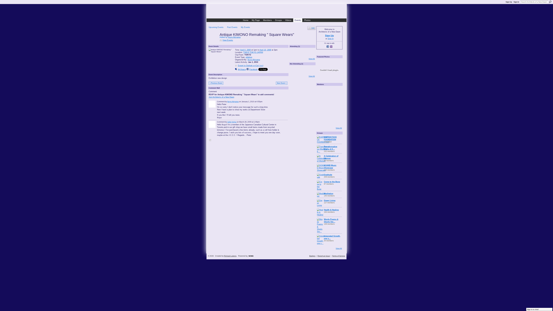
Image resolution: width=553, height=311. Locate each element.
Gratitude (328, 175)
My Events (245, 27)
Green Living (329, 200)
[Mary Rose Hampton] (320, 113)
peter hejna (231, 122)
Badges (312, 256)
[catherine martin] (328, 106)
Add (313, 28)
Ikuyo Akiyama (234, 37)
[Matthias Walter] (336, 90)
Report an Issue (324, 256)
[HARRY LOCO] (320, 98)
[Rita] (320, 106)
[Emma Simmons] (320, 121)
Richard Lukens (230, 256)
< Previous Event (216, 83)
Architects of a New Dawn (277, 11)
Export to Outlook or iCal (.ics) (250, 66)
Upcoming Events (216, 27)
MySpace (242, 69)
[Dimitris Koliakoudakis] (336, 121)
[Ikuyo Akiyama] (213, 40)
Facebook (253, 69)
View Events (227, 40)
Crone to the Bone (332, 182)
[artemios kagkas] (328, 98)
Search (550, 2)
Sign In (516, 2)
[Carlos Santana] (336, 113)
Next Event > (281, 83)
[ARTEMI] (320, 90)
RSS (210, 140)
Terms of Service (338, 256)
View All (312, 59)
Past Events (232, 27)
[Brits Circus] (336, 106)
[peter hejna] (294, 72)
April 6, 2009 (245, 50)
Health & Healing (331, 210)
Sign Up (509, 2)
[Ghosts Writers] (328, 113)
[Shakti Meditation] (336, 98)
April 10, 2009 (265, 50)
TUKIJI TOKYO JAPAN (253, 52)
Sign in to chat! (533, 309)
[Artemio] (328, 121)
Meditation (328, 194)
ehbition (249, 57)
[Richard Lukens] (328, 90)
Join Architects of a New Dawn (221, 97)
